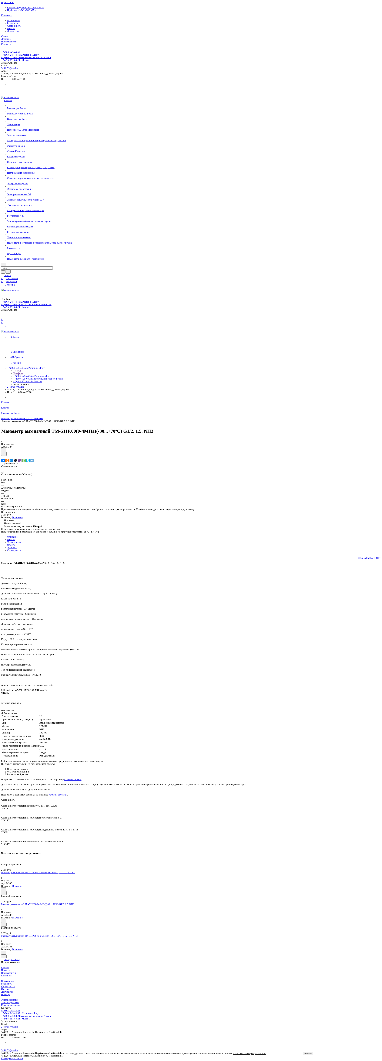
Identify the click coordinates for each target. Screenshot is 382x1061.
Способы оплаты (72, 779)
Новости (5, 970)
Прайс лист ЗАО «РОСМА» (21, 10)
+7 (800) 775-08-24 (26, 57)
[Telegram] (32, 460)
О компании (13, 20)
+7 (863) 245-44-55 (10, 52)
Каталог (5, 967)
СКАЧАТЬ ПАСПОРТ (369, 558)
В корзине (17, 517)
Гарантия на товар (10, 1005)
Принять (308, 1053)
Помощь (5, 994)
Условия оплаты (9, 1000)
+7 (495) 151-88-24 (15, 60)
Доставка (12, 547)
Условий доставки (58, 794)
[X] (15, 460)
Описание (12, 537)
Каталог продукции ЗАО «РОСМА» (25, 7)
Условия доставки (10, 1002)
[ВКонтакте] (3, 460)
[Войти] (2, 316)
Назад (17, 370)
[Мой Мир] (11, 460)
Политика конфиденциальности (249, 1053)
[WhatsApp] (24, 460)
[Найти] (8, 272)
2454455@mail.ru (9, 68)
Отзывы (11, 28)
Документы (13, 31)
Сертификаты (14, 26)
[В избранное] (3, 450)
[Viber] (19, 460)
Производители (9, 973)
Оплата (11, 545)
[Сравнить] (4, 454)
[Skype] (28, 460)
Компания (6, 975)
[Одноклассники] (7, 460)
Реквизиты (12, 23)
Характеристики (15, 542)
